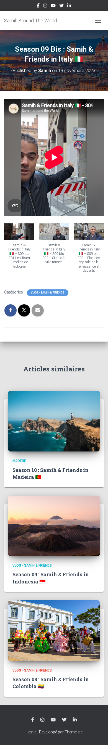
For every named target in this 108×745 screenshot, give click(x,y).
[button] (19, 248)
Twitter (61, 6)
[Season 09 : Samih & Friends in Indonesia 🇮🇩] (54, 525)
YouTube (53, 6)
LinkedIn (69, 6)
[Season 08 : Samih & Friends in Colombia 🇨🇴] (54, 630)
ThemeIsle (74, 732)
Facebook (38, 6)
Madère (19, 461)
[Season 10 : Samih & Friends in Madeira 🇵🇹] (54, 421)
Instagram (45, 6)
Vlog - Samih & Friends (48, 292)
